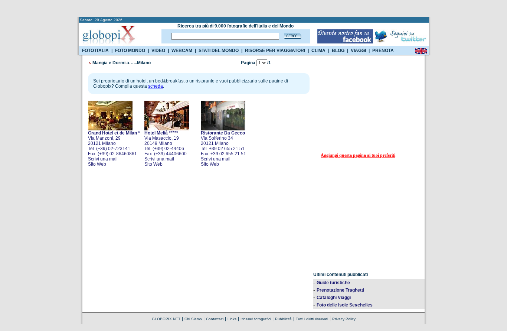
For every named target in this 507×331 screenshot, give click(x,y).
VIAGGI (358, 50)
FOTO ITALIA (95, 50)
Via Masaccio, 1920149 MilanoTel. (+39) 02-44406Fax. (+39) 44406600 (165, 143)
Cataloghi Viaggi (334, 297)
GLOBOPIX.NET (166, 319)
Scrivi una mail (103, 159)
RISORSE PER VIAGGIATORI (275, 50)
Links (232, 319)
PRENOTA (383, 50)
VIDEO (158, 50)
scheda (155, 86)
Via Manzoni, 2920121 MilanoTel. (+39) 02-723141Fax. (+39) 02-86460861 (114, 143)
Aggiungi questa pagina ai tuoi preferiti (358, 155)
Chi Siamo (193, 319)
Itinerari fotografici (256, 319)
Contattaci (214, 319)
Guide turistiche (333, 282)
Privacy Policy (344, 319)
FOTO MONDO (130, 50)
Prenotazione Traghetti (340, 290)
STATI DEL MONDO (219, 50)
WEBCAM (181, 50)
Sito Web (97, 164)
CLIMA (318, 50)
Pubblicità (283, 319)
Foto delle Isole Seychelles (345, 305)
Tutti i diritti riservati (312, 319)
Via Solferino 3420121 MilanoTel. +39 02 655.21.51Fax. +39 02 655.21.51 (223, 143)
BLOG (338, 50)
